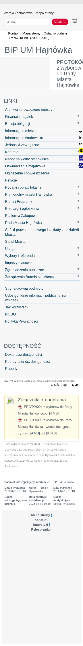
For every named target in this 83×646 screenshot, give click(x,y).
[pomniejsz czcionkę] (52, 384)
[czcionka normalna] (55, 384)
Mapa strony (45, 12)
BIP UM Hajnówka (38, 50)
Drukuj (74, 21)
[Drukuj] (65, 385)
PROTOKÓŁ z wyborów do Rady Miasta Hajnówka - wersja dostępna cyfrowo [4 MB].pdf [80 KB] (45, 426)
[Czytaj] (75, 385)
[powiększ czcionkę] (57, 384)
